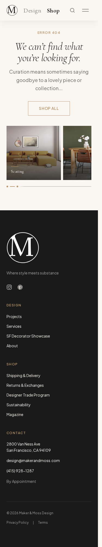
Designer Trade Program (28, 394)
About (12, 345)
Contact (16, 433)
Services (14, 326)
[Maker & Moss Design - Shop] (12, 10)
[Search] (72, 10)
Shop (53, 10)
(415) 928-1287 (20, 470)
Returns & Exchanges (25, 385)
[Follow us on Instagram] (9, 287)
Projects (14, 316)
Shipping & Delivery (24, 375)
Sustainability (19, 404)
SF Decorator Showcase (28, 335)
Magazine (15, 414)
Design (32, 10)
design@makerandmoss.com (33, 460)
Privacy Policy (18, 522)
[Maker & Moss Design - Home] (49, 247)
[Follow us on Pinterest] (20, 287)
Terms (43, 522)
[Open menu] (85, 10)
